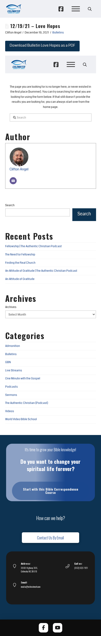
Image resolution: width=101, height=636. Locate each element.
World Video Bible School (21, 419)
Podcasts (11, 387)
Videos (9, 411)
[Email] (13, 180)
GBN (8, 362)
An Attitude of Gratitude (20, 279)
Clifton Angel (19, 169)
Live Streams (13, 371)
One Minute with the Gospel (22, 379)
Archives (10, 307)
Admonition (12, 346)
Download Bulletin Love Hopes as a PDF (42, 45)
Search (10, 205)
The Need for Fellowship (20, 255)
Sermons (11, 395)
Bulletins (58, 33)
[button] (75, 9)
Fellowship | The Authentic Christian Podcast (33, 246)
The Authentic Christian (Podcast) (26, 403)
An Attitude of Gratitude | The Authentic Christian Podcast (41, 271)
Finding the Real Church (20, 263)
